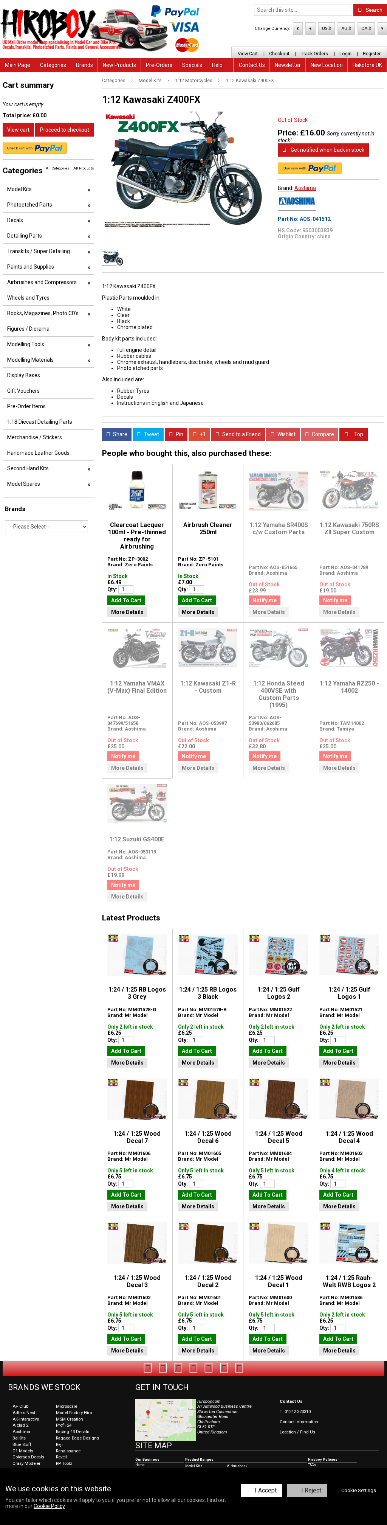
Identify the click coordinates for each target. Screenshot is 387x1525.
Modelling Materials (30, 360)
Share (119, 434)
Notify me (264, 600)
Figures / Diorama (28, 329)
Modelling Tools (25, 344)
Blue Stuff (21, 1444)
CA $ (366, 28)
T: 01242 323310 (295, 1411)
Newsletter (288, 65)
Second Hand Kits (28, 468)
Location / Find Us (297, 1432)
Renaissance (68, 1451)
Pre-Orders (159, 65)
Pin (179, 434)
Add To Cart (126, 600)
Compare (322, 434)
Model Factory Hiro (74, 1412)
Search (373, 10)
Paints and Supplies (30, 267)
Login (345, 53)
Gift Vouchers (23, 391)
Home (140, 1465)
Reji (59, 1444)
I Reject (311, 1490)
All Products (83, 168)
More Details (127, 612)
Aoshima (305, 188)
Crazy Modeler (26, 1463)
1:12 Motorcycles (193, 80)
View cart (18, 130)
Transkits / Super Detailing (38, 251)
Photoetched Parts (29, 205)
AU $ (346, 28)
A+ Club (20, 1406)
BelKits (19, 1438)
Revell (61, 1457)
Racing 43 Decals (72, 1431)
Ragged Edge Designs (77, 1438)
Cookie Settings (358, 1490)
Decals (15, 220)
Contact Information (299, 1421)
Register (372, 53)
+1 (202, 434)
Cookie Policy (49, 1506)
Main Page (17, 65)
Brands (84, 65)
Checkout (279, 53)
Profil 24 (63, 1425)
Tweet (150, 434)
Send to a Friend (241, 434)
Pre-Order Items (26, 406)
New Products (119, 65)
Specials (192, 65)
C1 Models (22, 1451)
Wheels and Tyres (28, 298)
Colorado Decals (28, 1457)
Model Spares (23, 484)
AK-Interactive (25, 1419)
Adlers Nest (23, 1412)
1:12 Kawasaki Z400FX (250, 80)
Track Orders (314, 53)
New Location (327, 65)
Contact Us (252, 65)
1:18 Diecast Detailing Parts (39, 422)
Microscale (66, 1406)
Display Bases (23, 375)
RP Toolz (64, 1463)
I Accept (266, 1490)
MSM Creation (69, 1419)
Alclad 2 (20, 1425)
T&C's (312, 1465)
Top (358, 434)
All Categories (58, 168)
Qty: (112, 589)
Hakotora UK (367, 65)
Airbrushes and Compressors (42, 282)
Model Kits (150, 80)
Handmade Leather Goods (38, 453)
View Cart (248, 53)
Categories (53, 65)
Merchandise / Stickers (34, 437)
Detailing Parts (24, 236)
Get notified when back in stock (326, 150)
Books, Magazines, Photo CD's (43, 313)
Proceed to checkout (64, 130)
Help (217, 65)
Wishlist (286, 434)
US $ (326, 28)
